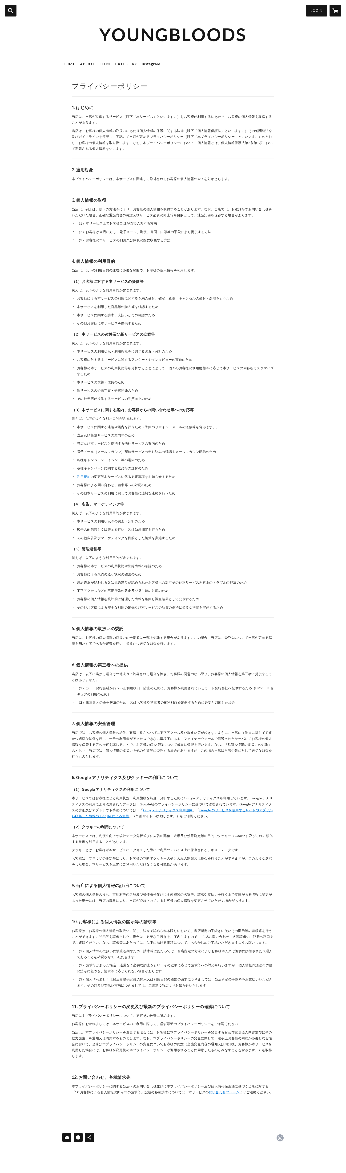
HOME (68, 64)
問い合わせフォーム (224, 1092)
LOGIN (316, 10)
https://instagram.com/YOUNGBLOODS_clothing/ (280, 1137)
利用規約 (84, 477)
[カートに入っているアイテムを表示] (335, 10)
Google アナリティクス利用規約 (168, 810)
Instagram (151, 64)
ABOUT (87, 64)
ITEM (105, 64)
